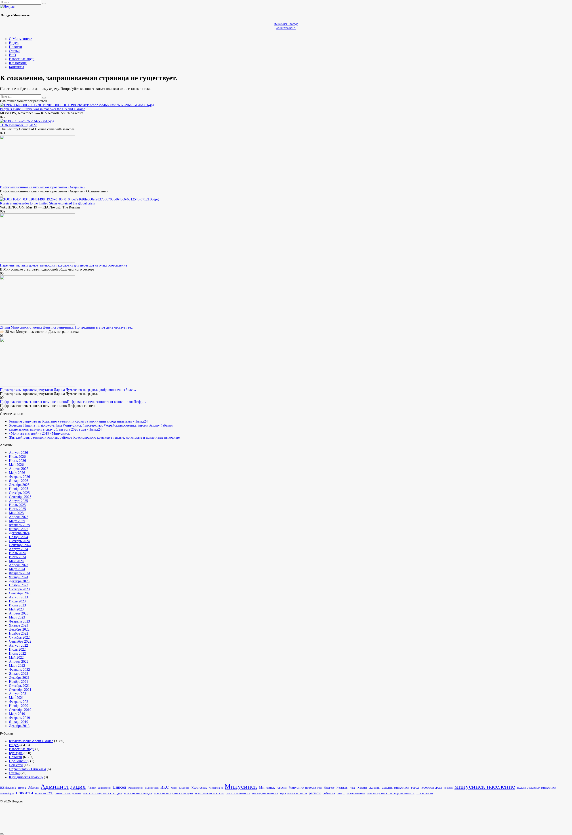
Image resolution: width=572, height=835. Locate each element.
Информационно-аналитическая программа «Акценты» (42, 187)
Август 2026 (18, 452)
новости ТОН (44, 793)
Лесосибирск (216, 788)
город (415, 787)
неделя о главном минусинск (536, 787)
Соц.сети (16, 765)
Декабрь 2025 (19, 485)
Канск (174, 787)
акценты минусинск (395, 787)
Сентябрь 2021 (20, 689)
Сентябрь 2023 (20, 593)
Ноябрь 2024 (18, 537)
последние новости (265, 793)
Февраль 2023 (19, 621)
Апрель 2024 (18, 565)
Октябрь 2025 (19, 493)
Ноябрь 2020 (18, 706)
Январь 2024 (18, 577)
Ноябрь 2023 (18, 585)
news (22, 787)
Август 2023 (18, 597)
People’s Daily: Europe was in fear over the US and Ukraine (42, 109)
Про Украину (19, 761)
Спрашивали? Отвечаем (27, 769)
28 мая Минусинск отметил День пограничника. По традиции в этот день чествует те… (67, 327)
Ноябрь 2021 (18, 681)
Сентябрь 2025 (20, 497)
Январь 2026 (18, 481)
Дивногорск (104, 788)
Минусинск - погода (286, 24)
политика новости (238, 793)
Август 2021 (18, 693)
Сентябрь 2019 (20, 710)
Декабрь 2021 (19, 677)
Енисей (119, 787)
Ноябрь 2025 (18, 489)
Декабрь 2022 (19, 629)
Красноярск (199, 787)
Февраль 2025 (19, 525)
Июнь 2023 (17, 605)
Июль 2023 (17, 601)
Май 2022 (16, 657)
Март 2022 (17, 665)
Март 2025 (17, 521)
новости (24, 792)
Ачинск (92, 787)
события (329, 793)
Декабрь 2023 (19, 581)
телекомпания (356, 793)
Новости (15, 47)
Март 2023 (17, 617)
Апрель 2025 (18, 517)
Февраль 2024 (19, 573)
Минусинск (241, 786)
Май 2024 (16, 561)
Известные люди (21, 59)
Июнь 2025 (17, 509)
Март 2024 (17, 569)
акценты (374, 787)
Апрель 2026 (18, 469)
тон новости (424, 793)
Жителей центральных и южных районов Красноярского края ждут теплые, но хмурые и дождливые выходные (94, 437)
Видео (14, 43)
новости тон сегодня (138, 793)
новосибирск (7, 793)
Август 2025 (18, 501)
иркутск (448, 788)
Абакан (33, 787)
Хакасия (362, 787)
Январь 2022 (18, 673)
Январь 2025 (18, 529)
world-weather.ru (286, 28)
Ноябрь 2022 (18, 633)
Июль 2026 (17, 456)
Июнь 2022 (17, 653)
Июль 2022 (17, 649)
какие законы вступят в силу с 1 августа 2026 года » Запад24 (55, 429)
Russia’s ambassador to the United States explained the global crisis (47, 203)
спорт (341, 793)
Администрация (63, 786)
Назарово (329, 787)
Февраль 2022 (19, 669)
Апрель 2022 (18, 661)
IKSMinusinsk (8, 787)
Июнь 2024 (17, 557)
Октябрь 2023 (19, 589)
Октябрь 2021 (19, 685)
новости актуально (68, 793)
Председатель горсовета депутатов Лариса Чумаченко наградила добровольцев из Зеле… (68, 389)
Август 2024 (18, 549)
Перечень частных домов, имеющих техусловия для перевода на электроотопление (63, 265)
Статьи (14, 51)
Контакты (16, 67)
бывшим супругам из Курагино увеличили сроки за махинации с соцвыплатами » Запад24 (78, 421)
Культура (16, 753)
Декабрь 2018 (19, 726)
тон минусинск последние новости (390, 793)
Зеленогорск (151, 788)
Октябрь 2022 (19, 637)
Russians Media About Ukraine (31, 741)
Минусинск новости (273, 787)
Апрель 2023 (18, 613)
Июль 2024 (17, 553)
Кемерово (184, 787)
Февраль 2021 (19, 702)
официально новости (209, 793)
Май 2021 (16, 698)
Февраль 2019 (19, 718)
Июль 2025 (17, 505)
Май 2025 (16, 513)
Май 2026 (16, 464)
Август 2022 (18, 645)
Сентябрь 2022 (20, 641)
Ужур (352, 787)
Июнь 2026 (17, 460)
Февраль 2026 (19, 477)
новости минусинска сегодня (102, 793)
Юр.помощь (18, 63)
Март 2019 (17, 714)
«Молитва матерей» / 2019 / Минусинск (39, 433)
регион (315, 793)
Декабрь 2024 (19, 533)
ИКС (164, 787)
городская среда (431, 787)
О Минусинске (20, 39)
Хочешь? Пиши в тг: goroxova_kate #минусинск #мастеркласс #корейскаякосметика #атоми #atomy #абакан (91, 425)
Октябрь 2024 (19, 541)
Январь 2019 (18, 722)
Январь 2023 (18, 625)
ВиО (12, 55)
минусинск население (484, 786)
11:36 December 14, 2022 (18, 125)
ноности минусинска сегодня (173, 793)
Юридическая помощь (26, 777)
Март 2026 (17, 473)
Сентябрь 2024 (20, 545)
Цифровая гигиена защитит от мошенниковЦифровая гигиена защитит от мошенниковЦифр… (73, 402)
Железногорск (135, 788)
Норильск (341, 787)
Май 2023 (16, 609)
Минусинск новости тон (305, 787)
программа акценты (293, 793)
